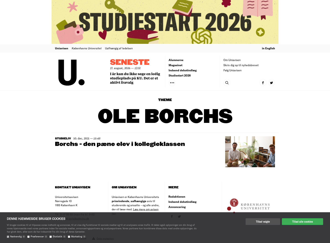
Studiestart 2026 (180, 75)
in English (268, 48)
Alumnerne (176, 60)
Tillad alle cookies (302, 221)
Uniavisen (61, 48)
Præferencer (38, 236)
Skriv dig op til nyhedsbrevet (241, 65)
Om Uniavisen (232, 60)
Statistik (59, 236)
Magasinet (175, 65)
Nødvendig (17, 236)
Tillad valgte (263, 221)
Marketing (78, 236)
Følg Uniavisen (232, 70)
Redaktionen (176, 196)
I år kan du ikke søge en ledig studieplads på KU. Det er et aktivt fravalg (135, 78)
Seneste (130, 62)
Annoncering (177, 206)
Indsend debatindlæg (183, 70)
